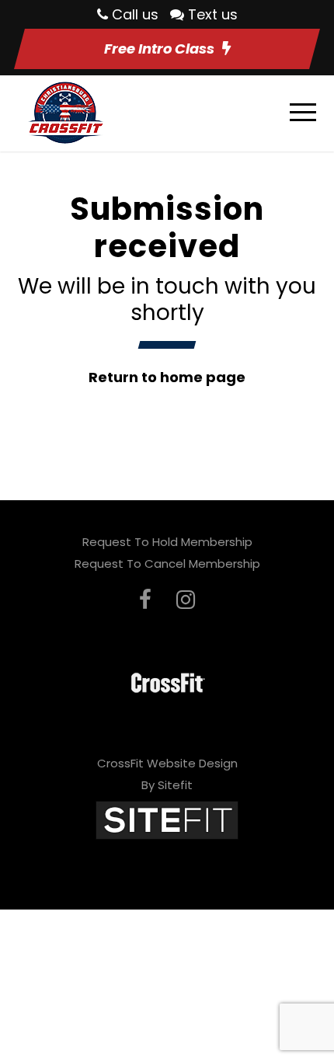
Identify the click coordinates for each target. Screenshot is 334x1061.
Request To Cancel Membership (167, 563)
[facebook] (145, 600)
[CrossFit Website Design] (167, 819)
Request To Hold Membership (167, 542)
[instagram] (185, 600)
